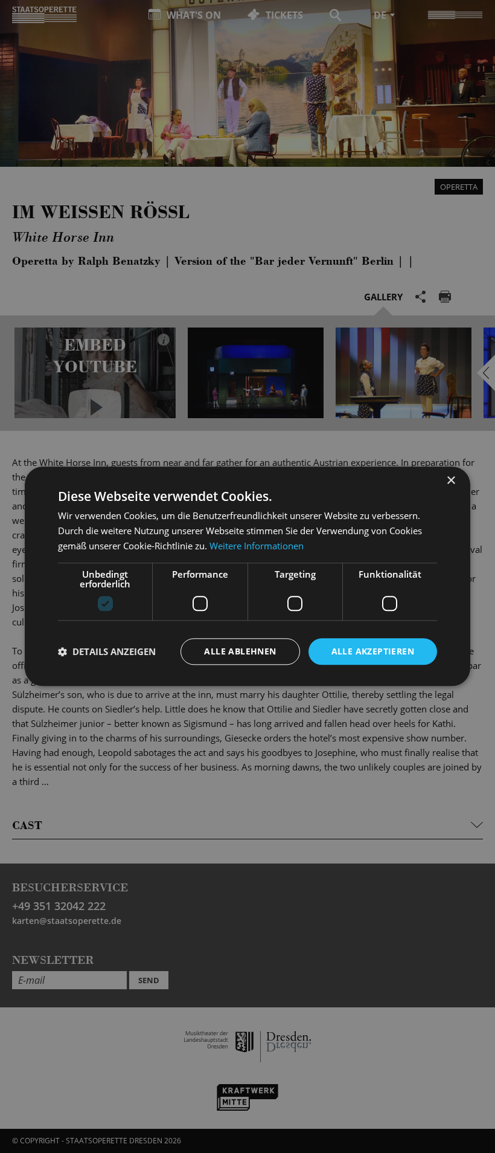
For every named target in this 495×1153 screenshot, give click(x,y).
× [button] (450, 480)
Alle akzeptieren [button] (372, 651)
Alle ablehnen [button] (240, 651)
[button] (107, 651)
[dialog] (247, 576)
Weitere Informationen (256, 546)
